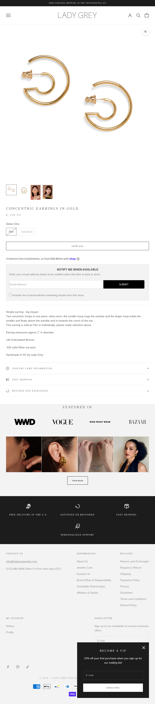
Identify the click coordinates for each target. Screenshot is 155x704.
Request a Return (130, 567)
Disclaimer (126, 592)
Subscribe (113, 687)
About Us (82, 561)
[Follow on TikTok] (27, 667)
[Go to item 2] (23, 190)
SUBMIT (124, 284)
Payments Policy (130, 580)
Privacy (124, 586)
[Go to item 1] (11, 190)
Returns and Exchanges (134, 561)
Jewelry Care (84, 567)
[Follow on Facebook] (8, 667)
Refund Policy (128, 605)
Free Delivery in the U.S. (28, 515)
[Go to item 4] (47, 192)
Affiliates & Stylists (87, 592)
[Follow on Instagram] (18, 667)
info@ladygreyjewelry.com (21, 561)
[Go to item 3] (35, 192)
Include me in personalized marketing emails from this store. (48, 295)
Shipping (125, 573)
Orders (10, 626)
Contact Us (83, 573)
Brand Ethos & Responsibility (94, 580)
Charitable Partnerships (91, 586)
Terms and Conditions (133, 598)
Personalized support (77, 535)
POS (71, 678)
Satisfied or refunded (77, 515)
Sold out (78, 246)
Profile (10, 632)
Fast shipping (126, 515)
